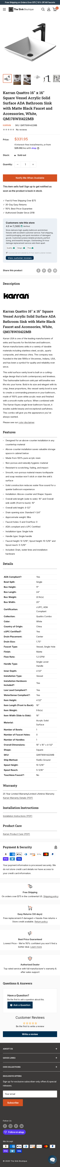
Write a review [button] (30, 1034)
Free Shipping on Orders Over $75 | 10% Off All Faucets (30, 2)
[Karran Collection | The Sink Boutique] (16, 290)
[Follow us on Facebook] (5, 1126)
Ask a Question (21, 1005)
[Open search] (43, 9)
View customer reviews (20, 258)
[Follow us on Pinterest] (16, 1126)
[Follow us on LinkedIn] (22, 1126)
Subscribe (12, 1102)
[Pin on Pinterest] (44, 270)
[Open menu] (4, 9)
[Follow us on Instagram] (10, 1126)
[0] (55, 9)
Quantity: (8, 164)
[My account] (48, 9)
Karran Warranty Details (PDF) (18, 797)
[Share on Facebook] (38, 270)
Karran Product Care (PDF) (16, 834)
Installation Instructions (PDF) (17, 816)
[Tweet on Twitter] (49, 270)
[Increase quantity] (33, 164)
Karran (7, 125)
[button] (52, 1159)
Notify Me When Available (30, 177)
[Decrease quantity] (18, 164)
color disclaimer (26, 422)
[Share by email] (55, 270)
